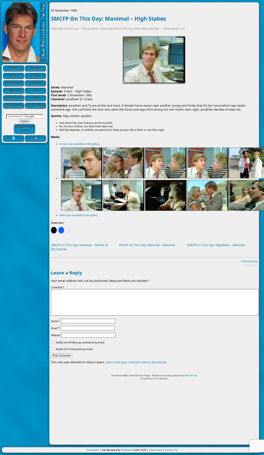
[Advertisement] (154, 414)
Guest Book (155, 450)
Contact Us (171, 450)
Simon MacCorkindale (146, 28)
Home (14, 68)
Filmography (13, 83)
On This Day (126, 28)
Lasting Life (13, 105)
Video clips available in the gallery (78, 215)
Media (13, 76)
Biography (35, 83)
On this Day (71, 28)
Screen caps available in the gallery (79, 144)
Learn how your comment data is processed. (136, 362)
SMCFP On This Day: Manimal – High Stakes (108, 18)
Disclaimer (93, 450)
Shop (35, 98)
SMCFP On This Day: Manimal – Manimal (147, 245)
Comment (57, 287)
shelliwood (127, 450)
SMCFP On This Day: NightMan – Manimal (216, 245)
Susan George (35, 105)
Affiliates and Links (25, 129)
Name (55, 321)
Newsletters (13, 98)
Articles (35, 68)
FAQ (35, 91)
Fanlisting (13, 91)
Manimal (113, 28)
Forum (35, 76)
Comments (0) (249, 261)
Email (55, 328)
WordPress (191, 375)
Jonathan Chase (97, 28)
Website (55, 335)
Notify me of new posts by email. (74, 349)
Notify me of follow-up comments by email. (80, 342)
